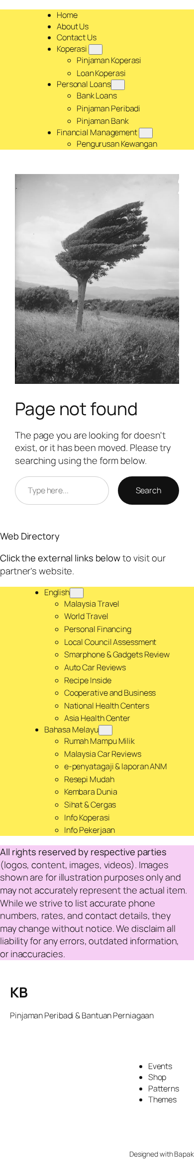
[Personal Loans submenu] (118, 85)
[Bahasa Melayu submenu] (105, 730)
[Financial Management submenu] (146, 133)
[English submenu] (77, 593)
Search (148, 490)
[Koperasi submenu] (95, 49)
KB (18, 992)
